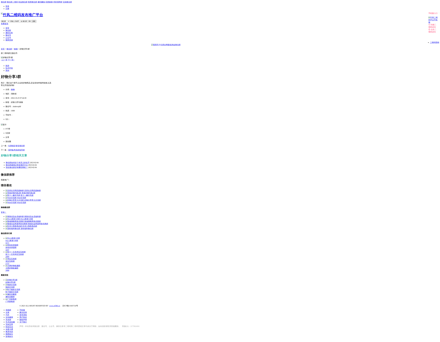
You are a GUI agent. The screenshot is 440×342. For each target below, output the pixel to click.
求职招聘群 (57, 2)
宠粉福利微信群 (27, 229)
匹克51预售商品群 (29, 226)
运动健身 (9, 317)
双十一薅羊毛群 (27, 195)
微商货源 (9, 40)
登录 (7, 6)
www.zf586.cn (54, 306)
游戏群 (8, 310)
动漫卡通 (9, 329)
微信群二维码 (12, 2)
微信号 (8, 35)
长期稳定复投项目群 (16, 146)
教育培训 (9, 332)
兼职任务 (9, 33)
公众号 (8, 38)
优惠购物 (49, 2)
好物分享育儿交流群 (32, 200)
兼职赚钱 (41, 2)
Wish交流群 (21, 198)
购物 (16, 49)
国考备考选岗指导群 (16, 150)
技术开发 (9, 68)
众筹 (7, 312)
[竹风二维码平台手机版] (433, 22)
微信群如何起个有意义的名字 (18, 163)
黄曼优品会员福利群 (32, 217)
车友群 (8, 320)
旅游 (7, 66)
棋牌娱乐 (9, 334)
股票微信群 (32, 2)
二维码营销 (434, 42)
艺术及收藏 (10, 322)
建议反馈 (23, 312)
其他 (7, 70)
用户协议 (23, 317)
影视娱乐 (9, 336)
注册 (7, 9)
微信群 (3, 2)
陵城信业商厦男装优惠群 (38, 224)
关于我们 (23, 322)
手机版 (22, 310)
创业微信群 (23, 2)
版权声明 (23, 320)
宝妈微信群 (67, 2)
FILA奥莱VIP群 (26, 219)
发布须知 (23, 315)
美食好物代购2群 (28, 193)
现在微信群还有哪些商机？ (17, 167)
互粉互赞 (9, 324)
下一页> (11, 60)
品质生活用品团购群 (32, 191)
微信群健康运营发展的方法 (17, 165)
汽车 (7, 315)
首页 (7, 28)
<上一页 (4, 60)
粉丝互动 (9, 327)
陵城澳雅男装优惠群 (32, 221)
